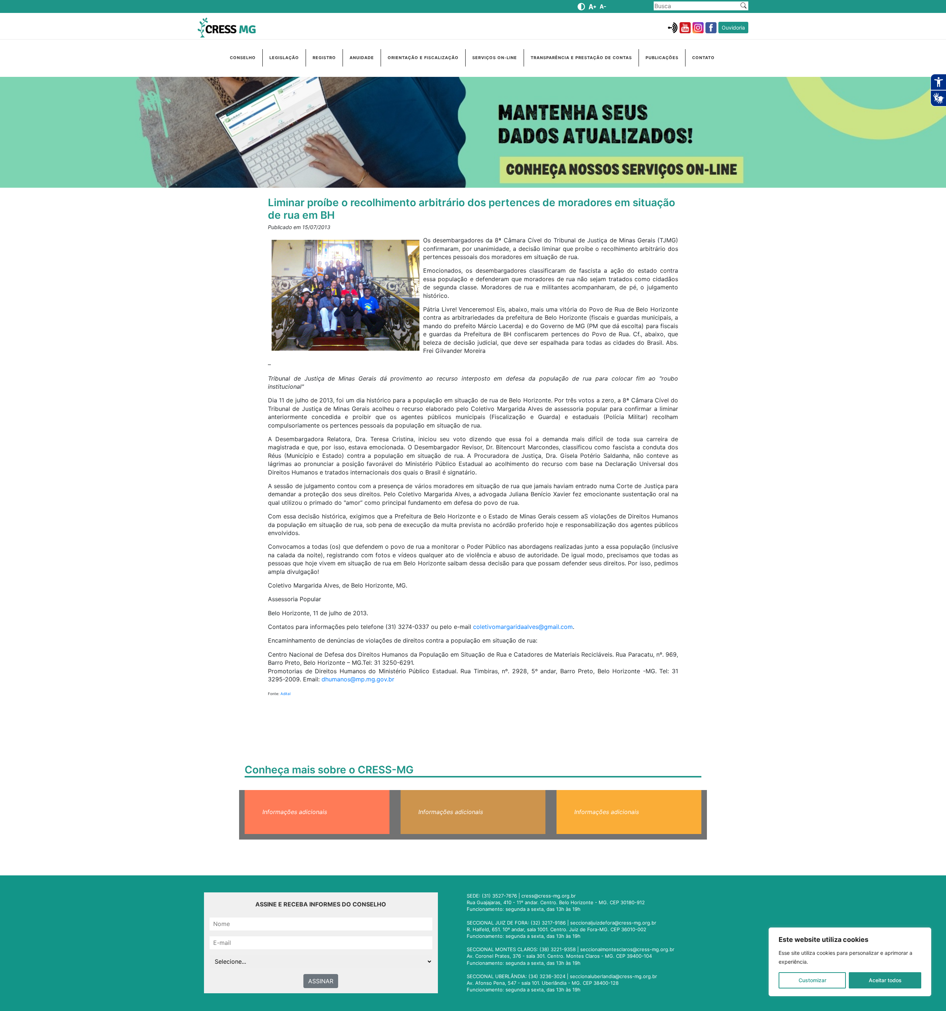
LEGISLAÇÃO (284, 57)
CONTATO (703, 57)
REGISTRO (324, 57)
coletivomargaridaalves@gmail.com (523, 626)
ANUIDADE (362, 57)
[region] (850, 961)
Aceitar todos (885, 980)
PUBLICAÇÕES (662, 57)
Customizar (812, 980)
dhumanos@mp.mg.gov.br (357, 679)
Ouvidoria (733, 27)
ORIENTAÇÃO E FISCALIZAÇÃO (423, 57)
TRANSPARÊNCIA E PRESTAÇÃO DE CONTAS (581, 57)
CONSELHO (243, 57)
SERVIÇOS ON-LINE (494, 57)
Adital (285, 693)
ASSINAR (320, 981)
